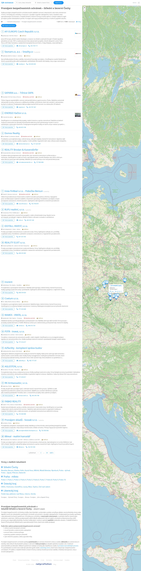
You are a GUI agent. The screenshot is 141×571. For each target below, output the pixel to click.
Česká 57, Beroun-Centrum (10, 194)
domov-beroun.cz (24, 144)
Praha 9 (55, 480)
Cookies (67, 560)
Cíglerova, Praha (7, 386)
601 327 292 (22, 237)
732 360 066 (45, 430)
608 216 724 (31, 325)
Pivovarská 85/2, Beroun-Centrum (12, 153)
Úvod (14, 560)
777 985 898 (39, 162)
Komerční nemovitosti (13, 21)
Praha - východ (64, 470)
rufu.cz (21, 220)
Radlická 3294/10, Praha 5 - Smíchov (12, 56)
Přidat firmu (35, 560)
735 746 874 (35, 204)
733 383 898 (22, 414)
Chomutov (10, 487)
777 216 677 (22, 342)
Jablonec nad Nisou (17, 494)
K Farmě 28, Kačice (8, 117)
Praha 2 (10, 480)
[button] (116, 298)
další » (52, 453)
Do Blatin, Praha (7, 423)
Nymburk (54, 470)
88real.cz (21, 447)
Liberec (27, 494)
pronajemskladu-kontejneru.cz (28, 430)
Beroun (10, 470)
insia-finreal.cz (23, 204)
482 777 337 (32, 360)
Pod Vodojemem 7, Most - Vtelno (11, 229)
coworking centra (45, 548)
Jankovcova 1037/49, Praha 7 (10, 35)
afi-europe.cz (23, 46)
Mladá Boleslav (45, 470)
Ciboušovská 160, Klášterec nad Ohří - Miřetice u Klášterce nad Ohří (21, 439)
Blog (54, 564)
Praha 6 (36, 480)
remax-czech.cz (23, 395)
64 (47, 453)
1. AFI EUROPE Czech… (116, 285)
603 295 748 (35, 395)
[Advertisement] (41, 78)
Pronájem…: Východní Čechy (9, 497)
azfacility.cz (22, 360)
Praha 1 (4, 480)
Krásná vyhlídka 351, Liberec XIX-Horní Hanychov (16, 246)
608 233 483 (22, 253)
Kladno (16, 470)
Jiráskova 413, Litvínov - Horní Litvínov (13, 334)
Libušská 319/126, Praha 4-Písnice (12, 97)
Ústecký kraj (10, 483)
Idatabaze (9, 3)
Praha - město (11, 476)
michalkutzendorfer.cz (25, 162)
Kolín (22, 470)
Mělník (36, 470)
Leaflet (128, 5)
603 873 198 (22, 127)
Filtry (79, 22)
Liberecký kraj (11, 490)
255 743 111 (34, 46)
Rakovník (22, 473)
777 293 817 (22, 377)
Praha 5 (30, 480)
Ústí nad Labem (44, 487)
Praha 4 (23, 480)
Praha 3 (17, 480)
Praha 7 (42, 480)
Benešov (4, 470)
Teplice (35, 487)
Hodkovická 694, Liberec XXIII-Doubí (12, 351)
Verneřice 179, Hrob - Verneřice (11, 369)
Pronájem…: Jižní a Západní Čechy (39, 497)
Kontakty (49, 560)
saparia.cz (22, 107)
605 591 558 (30, 220)
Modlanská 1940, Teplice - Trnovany (12, 318)
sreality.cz (22, 64)
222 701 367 (32, 107)
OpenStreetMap (135, 5)
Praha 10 (62, 480)
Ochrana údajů (58, 560)
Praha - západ (6, 473)
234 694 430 (32, 64)
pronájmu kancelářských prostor (68, 546)
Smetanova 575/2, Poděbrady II (11, 213)
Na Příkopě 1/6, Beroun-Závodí (11, 136)
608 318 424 (22, 292)
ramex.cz (21, 325)
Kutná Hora (29, 470)
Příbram (15, 473)
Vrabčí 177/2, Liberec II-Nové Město (12, 404)
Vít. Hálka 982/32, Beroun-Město (11, 301)
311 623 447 (37, 144)
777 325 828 (22, 309)
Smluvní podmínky (23, 560)
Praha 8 (49, 480)
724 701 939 (31, 447)
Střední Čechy (11, 467)
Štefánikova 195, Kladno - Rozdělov (12, 285)
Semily (33, 494)
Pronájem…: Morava (23, 497)
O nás (42, 560)
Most (30, 487)
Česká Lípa (5, 494)
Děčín (3, 487)
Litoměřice (18, 487)
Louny (25, 487)
